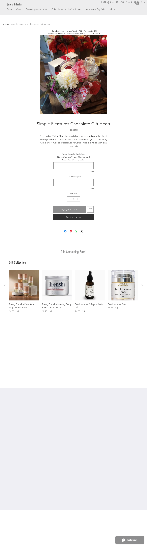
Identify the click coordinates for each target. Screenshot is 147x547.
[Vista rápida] (24, 285)
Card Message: (73, 176)
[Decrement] (69, 199)
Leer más (73, 146)
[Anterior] (5, 285)
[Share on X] (81, 231)
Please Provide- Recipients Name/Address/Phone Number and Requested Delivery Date (73, 157)
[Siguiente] (142, 285)
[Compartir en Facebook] (65, 231)
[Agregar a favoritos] (90, 209)
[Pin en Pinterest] (70, 231)
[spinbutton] (73, 199)
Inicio (6, 24)
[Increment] (78, 199)
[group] (73, 291)
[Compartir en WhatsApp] (76, 231)
